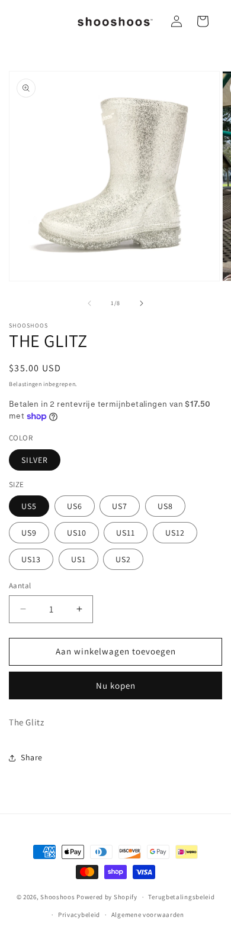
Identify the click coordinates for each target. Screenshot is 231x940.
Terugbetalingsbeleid (181, 897)
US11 (125, 532)
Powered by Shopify (106, 897)
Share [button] (32, 757)
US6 (74, 506)
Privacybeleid (79, 914)
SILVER (34, 460)
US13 (31, 559)
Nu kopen (116, 685)
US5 (29, 506)
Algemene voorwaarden (147, 914)
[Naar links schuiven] (89, 303)
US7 (119, 506)
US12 (175, 532)
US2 (123, 559)
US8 (165, 506)
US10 (76, 532)
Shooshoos (57, 897)
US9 (29, 532)
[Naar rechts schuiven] (142, 303)
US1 (78, 559)
